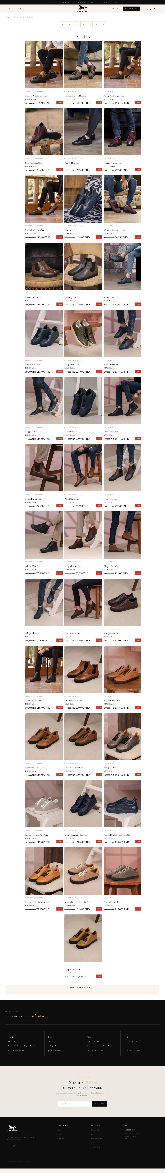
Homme (19, 9)
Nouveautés (61, 1138)
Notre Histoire (95, 1130)
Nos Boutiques (131, 8)
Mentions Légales (96, 1138)
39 (63, 24)
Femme (9, 9)
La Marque (115, 8)
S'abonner (99, 1104)
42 (83, 24)
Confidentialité (95, 1147)
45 (103, 24)
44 (96, 24)
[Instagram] (14, 1146)
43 (90, 24)
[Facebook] (9, 1146)
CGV (93, 1143)
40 (69, 24)
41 (76, 24)
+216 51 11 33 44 (131, 1130)
